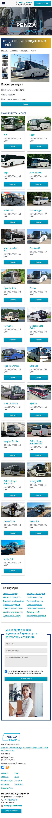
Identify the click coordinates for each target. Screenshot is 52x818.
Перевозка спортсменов (36, 608)
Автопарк (4, 773)
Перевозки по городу (35, 597)
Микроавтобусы (7, 781)
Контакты (18, 781)
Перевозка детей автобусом (13, 601)
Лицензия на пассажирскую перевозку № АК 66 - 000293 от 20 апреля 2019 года (24, 749)
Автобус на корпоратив (11, 597)
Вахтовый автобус (33, 612)
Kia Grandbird (36, 173)
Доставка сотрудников (11, 605)
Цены (17, 777)
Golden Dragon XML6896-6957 (37, 442)
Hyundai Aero (10, 288)
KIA (5, 135)
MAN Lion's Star (11, 403)
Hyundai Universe (11, 366)
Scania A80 (35, 248)
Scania (33, 288)
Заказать (26, 104)
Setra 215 (34, 366)
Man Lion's (8, 210)
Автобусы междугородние (13, 612)
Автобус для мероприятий (36, 616)
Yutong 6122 (35, 481)
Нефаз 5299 (9, 521)
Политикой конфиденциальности (20, 671)
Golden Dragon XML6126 (10, 482)
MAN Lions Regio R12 (11, 249)
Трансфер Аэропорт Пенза (13, 608)
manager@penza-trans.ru (13, 806)
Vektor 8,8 (8, 559)
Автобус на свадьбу (10, 594)
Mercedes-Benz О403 (36, 327)
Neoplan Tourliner (11, 441)
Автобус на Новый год (35, 601)
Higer (32, 135)
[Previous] (12, 68)
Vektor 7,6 (34, 521)
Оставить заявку (26, 679)
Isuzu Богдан (36, 210)
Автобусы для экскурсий (36, 594)
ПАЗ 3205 (8, 326)
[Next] (48, 68)
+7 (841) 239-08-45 (25, 3)
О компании (19, 784)
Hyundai (33, 403)
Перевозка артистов (34, 605)
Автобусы (4, 777)
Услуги (17, 773)
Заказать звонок (42, 3)
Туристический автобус (11, 616)
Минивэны (5, 784)
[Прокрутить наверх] (8, 812)
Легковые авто (7, 788)
